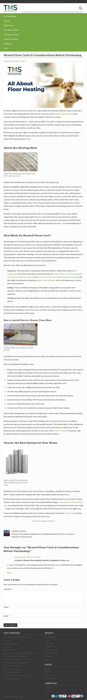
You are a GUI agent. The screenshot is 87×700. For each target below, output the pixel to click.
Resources (7, 647)
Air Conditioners (10, 16)
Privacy (47, 675)
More (6, 48)
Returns (47, 672)
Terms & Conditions (51, 678)
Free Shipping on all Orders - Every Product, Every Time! (43, 1)
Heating (7, 21)
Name (7, 607)
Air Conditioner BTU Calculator (14, 656)
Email (6, 616)
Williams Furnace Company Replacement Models (20, 653)
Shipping (48, 669)
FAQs (47, 691)
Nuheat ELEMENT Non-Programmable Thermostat (58, 277)
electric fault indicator (46, 280)
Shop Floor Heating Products (43, 521)
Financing (7, 640)
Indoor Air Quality (11, 39)
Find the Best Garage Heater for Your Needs (19, 659)
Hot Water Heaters (11, 30)
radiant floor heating (64, 114)
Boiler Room (8, 25)
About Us (48, 687)
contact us (69, 513)
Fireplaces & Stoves (11, 35)
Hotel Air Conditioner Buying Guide (16, 663)
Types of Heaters (9, 650)
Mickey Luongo (19, 531)
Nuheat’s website (60, 431)
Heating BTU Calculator (12, 679)
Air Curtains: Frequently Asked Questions (18, 637)
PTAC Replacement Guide (12, 672)
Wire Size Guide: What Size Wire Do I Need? (19, 675)
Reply (9, 573)
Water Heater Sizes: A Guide (13, 669)
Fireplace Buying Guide (12, 644)
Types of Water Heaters (12, 666)
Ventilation (8, 44)
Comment (8, 589)
